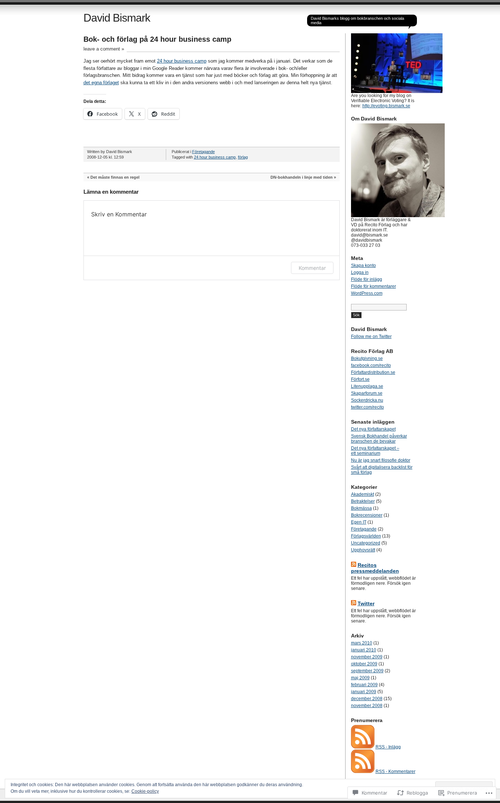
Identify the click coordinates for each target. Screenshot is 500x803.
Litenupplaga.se (367, 386)
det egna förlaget (101, 82)
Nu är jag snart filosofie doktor (380, 460)
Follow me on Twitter (371, 336)
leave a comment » (103, 49)
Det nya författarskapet (373, 429)
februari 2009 (364, 684)
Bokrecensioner (367, 515)
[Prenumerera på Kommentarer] (362, 771)
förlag (243, 157)
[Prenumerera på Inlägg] (362, 747)
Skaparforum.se (367, 393)
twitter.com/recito (367, 407)
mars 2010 (361, 643)
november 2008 (367, 705)
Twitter (366, 603)
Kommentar (312, 268)
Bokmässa (361, 508)
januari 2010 (363, 650)
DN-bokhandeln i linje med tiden (301, 177)
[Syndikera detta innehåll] (353, 565)
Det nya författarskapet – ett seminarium (375, 451)
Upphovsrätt (363, 550)
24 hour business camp (181, 61)
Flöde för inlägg (366, 279)
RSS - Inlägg (388, 747)
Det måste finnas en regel (114, 177)
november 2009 (367, 656)
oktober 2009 (364, 663)
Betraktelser (363, 501)
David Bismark (116, 18)
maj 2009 (360, 677)
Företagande (203, 151)
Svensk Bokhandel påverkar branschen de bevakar (379, 439)
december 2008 (367, 698)
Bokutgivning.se (367, 358)
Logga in (360, 272)
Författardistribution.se (373, 372)
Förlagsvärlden (366, 536)
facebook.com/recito (371, 365)
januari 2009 (363, 691)
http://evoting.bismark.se (386, 105)
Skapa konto (363, 265)
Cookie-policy (145, 791)
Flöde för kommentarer (373, 286)
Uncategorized (365, 543)
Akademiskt (362, 494)
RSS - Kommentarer (395, 771)
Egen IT (358, 522)
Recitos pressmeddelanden (375, 568)
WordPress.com (367, 293)
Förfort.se (360, 379)
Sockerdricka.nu (367, 400)
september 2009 (367, 670)
